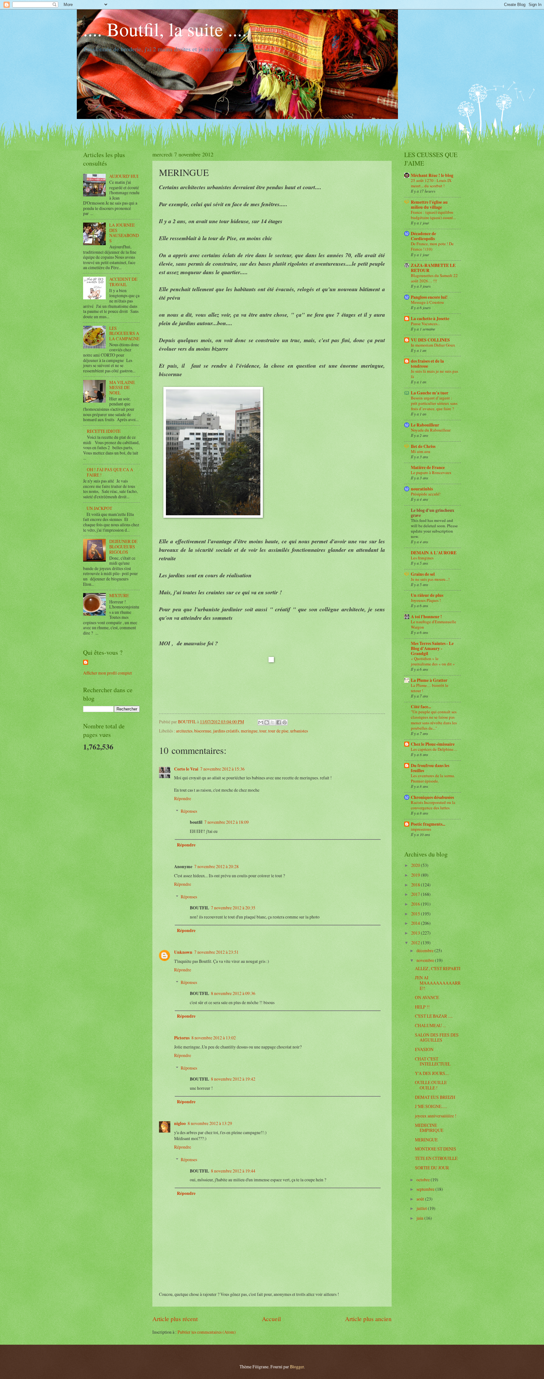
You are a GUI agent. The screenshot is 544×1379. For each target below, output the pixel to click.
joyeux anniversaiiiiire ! (435, 1116)
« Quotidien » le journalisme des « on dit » (433, 661)
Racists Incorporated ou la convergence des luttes (433, 805)
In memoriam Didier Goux (433, 345)
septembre (425, 1189)
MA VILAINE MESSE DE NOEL (122, 387)
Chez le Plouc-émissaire (433, 744)
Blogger (297, 1367)
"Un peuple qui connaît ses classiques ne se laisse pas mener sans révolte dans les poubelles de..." (434, 720)
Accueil (271, 1319)
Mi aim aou (420, 451)
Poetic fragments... (428, 824)
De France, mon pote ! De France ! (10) (432, 246)
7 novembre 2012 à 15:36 (222, 769)
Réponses (189, 811)
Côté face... (421, 707)
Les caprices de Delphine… (434, 749)
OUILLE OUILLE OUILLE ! (431, 1085)
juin (420, 1218)
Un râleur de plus (427, 595)
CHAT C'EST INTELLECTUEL (432, 1061)
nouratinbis (422, 489)
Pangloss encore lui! (429, 297)
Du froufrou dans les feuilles (430, 768)
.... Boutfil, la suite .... (165, 29)
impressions (421, 829)
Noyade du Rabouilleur (430, 430)
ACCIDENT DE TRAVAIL (123, 281)
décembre (425, 950)
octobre (423, 1180)
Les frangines (422, 558)
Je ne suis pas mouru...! (430, 579)
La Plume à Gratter (429, 680)
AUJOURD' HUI (124, 176)
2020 (416, 865)
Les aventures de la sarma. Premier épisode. (433, 778)
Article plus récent (175, 1319)
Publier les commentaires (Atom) (207, 1332)
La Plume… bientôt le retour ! (429, 687)
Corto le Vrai (186, 769)
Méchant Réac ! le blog (432, 175)
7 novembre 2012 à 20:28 (216, 866)
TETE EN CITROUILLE (436, 1158)
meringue (249, 731)
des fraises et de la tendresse (427, 363)
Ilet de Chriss (423, 446)
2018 (416, 885)
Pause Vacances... (425, 323)
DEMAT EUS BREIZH (435, 1097)
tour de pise (278, 731)
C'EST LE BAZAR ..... (434, 1016)
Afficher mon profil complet (107, 673)
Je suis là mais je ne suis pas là (434, 373)
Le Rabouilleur (425, 425)
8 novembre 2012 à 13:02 (213, 1038)
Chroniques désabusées (432, 797)
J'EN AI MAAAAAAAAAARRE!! (438, 983)
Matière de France (428, 467)
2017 (416, 894)
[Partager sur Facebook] (278, 722)
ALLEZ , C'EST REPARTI (438, 968)
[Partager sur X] (272, 722)
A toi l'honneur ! (426, 616)
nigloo (180, 1123)
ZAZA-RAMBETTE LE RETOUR (433, 268)
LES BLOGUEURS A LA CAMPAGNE (124, 333)
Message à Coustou (427, 302)
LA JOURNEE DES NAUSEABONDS (124, 233)
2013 (416, 933)
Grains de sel (423, 574)
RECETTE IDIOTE (104, 431)
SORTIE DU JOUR (432, 1168)
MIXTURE (119, 595)
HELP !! (422, 1007)
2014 (416, 923)
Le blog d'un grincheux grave (432, 512)
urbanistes (299, 731)
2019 (416, 875)
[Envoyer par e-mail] (261, 722)
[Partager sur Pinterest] (284, 722)
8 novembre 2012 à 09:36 (233, 993)
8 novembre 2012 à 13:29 (210, 1123)
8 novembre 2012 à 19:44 (233, 1171)
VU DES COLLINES (430, 340)
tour (262, 731)
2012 (416, 943)
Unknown (183, 952)
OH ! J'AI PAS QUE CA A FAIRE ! (110, 472)
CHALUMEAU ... (430, 1025)
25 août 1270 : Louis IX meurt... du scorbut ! (431, 183)
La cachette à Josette (430, 318)
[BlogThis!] (267, 722)
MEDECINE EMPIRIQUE (429, 1127)
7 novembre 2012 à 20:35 (233, 908)
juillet (422, 1208)
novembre (425, 960)
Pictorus (182, 1038)
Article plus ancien (368, 1319)
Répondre (182, 798)
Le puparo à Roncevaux (431, 472)
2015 (416, 914)
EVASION (424, 1049)
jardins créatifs (226, 731)
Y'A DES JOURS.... (432, 1073)
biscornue (202, 731)
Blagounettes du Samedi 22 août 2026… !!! (434, 278)
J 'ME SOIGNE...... (431, 1106)
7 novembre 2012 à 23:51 (216, 952)
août (420, 1199)
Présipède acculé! (425, 494)
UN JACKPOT (99, 508)
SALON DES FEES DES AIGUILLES (437, 1037)
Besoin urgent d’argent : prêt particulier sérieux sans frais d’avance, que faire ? (434, 403)
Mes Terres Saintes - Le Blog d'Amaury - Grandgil (432, 648)
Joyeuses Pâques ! (426, 600)
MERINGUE (426, 1140)
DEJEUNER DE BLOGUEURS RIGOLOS (123, 546)
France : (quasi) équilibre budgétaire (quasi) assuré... (433, 214)
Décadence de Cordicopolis (423, 236)
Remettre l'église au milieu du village (429, 204)
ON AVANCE (427, 997)
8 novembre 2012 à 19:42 (233, 1079)
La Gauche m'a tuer (429, 393)
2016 (416, 904)
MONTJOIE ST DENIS (435, 1149)
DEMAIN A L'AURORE (433, 553)
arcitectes (184, 731)
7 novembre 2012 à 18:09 (226, 822)
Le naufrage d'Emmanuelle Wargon (433, 624)
